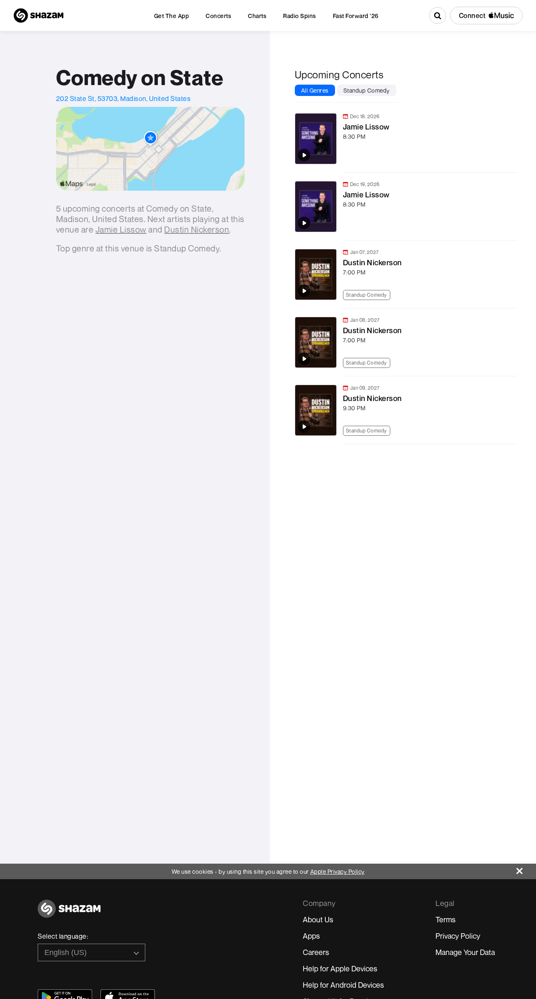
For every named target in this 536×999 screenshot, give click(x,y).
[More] (514, 158)
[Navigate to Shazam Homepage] (38, 15)
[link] (404, 139)
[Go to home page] (69, 913)
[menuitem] (172, 16)
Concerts (218, 15)
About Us (318, 919)
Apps (311, 935)
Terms (446, 919)
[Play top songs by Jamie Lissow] (304, 155)
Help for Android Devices (343, 984)
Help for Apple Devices (340, 968)
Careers (316, 952)
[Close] (526, 869)
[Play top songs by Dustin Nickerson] (304, 291)
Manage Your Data (465, 952)
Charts (257, 15)
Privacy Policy (458, 935)
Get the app (171, 15)
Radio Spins (299, 15)
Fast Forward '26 (356, 15)
